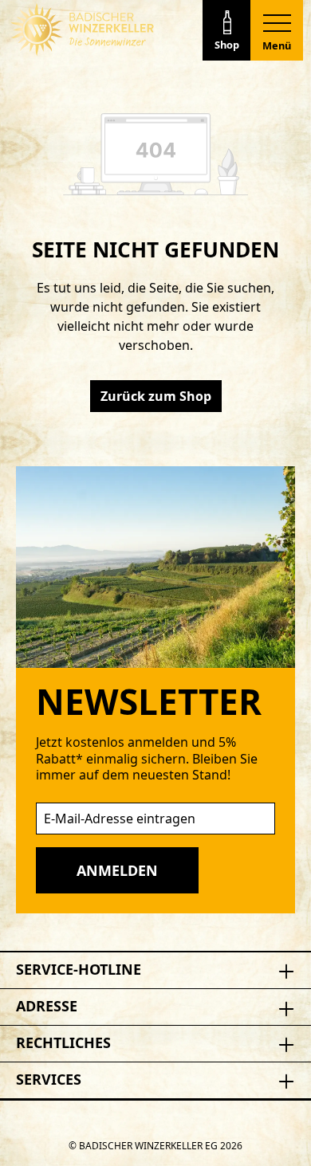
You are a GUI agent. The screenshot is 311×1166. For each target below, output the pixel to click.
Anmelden (117, 870)
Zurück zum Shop (155, 396)
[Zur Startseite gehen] (82, 29)
